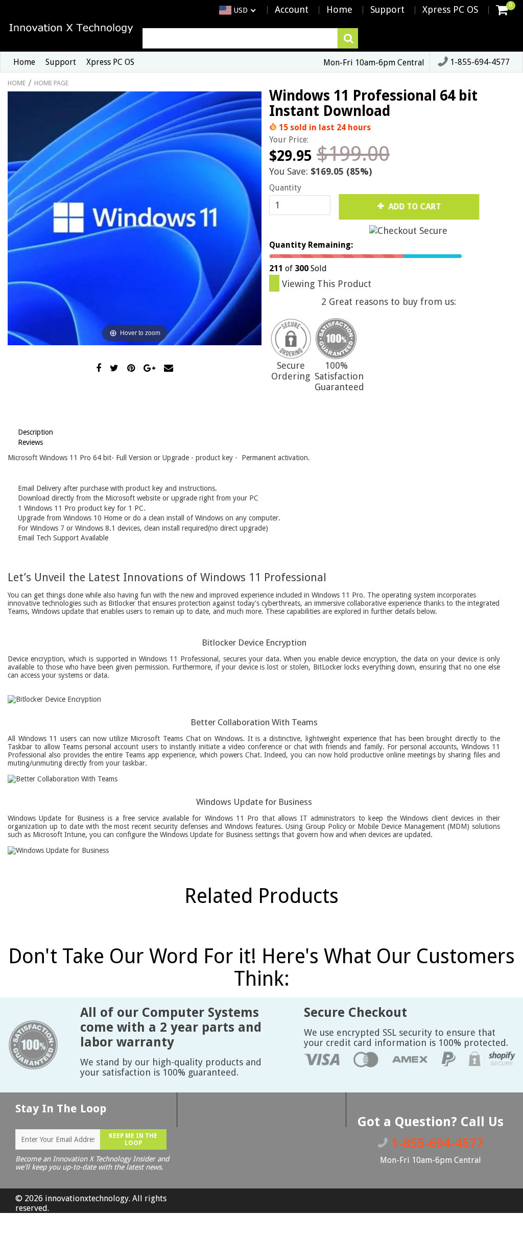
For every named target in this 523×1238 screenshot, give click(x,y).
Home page (51, 83)
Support (387, 9)
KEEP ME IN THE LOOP (133, 1139)
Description (35, 432)
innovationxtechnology (87, 1198)
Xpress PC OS (450, 9)
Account (291, 9)
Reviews (30, 442)
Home (339, 9)
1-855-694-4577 (479, 62)
